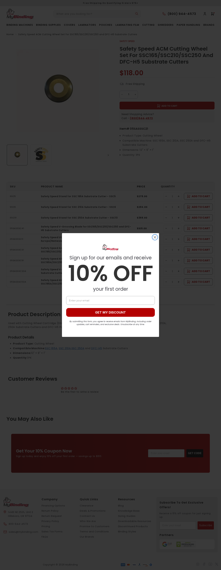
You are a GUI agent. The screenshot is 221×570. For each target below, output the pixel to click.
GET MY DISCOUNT (110, 312)
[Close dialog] (155, 237)
